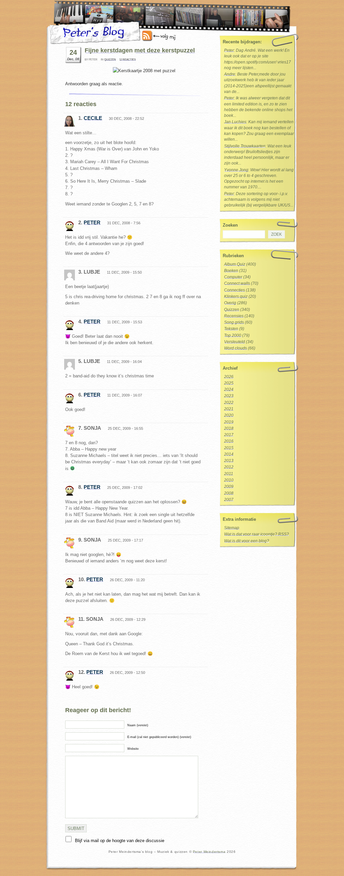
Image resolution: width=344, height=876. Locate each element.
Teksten (231, 329)
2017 (228, 435)
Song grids (234, 322)
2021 (228, 409)
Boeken (231, 271)
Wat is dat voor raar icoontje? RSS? (256, 534)
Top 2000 (232, 335)
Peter (92, 222)
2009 (228, 487)
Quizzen (110, 59)
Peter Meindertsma (209, 852)
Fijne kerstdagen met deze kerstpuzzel (140, 50)
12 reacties (127, 59)
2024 (228, 389)
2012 (228, 467)
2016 (228, 441)
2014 (228, 454)
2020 (228, 415)
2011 (228, 474)
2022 (228, 403)
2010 (228, 480)
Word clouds (235, 348)
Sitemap (231, 528)
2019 (228, 422)
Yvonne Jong (236, 170)
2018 (228, 428)
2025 (228, 383)
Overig (230, 303)
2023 (228, 396)
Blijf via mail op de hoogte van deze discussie (119, 840)
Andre (229, 74)
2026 (228, 377)
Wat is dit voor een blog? (246, 541)
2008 (228, 493)
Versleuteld (234, 342)
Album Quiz (234, 264)
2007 (228, 500)
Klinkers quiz (236, 296)
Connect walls (237, 283)
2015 (228, 448)
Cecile (93, 118)
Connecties (234, 290)
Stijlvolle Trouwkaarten (244, 146)
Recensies (234, 316)
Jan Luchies (235, 122)
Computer (233, 277)
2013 (228, 461)
